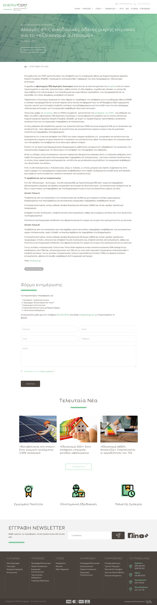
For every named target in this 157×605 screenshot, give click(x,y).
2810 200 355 (140, 566)
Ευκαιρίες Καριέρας (15, 569)
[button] (36, 66)
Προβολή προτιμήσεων (144, 599)
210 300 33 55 (63, 314)
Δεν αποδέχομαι (127, 599)
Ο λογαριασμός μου (112, 563)
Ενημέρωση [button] (110, 9)
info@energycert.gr (125, 4)
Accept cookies (112, 599)
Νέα (127, 9)
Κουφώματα (60, 563)
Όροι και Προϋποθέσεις (114, 572)
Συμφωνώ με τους (39, 371)
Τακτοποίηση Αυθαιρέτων (36, 576)
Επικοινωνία (145, 9)
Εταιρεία (134, 9)
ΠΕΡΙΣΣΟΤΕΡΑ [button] (78, 467)
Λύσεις (98, 9)
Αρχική (77, 9)
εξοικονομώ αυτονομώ (34, 269)
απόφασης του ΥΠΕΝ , (104, 113)
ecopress (112, 86)
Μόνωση (59, 566)
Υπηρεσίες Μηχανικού (40, 580)
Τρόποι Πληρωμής (112, 566)
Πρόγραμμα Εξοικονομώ (41, 563)
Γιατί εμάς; (11, 566)
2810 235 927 (140, 568)
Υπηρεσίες (86, 9)
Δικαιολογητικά (86, 566)
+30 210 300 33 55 (144, 4)
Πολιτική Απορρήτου (113, 575)
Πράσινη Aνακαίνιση (88, 569)
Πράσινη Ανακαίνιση (39, 566)
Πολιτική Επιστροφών (114, 569)
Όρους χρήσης (46, 371)
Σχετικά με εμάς (13, 563)
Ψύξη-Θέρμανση (62, 569)
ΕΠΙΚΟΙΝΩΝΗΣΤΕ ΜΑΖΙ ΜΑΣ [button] (33, 50)
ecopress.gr (35, 260)
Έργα (122, 9)
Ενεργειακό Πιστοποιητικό (37, 570)
